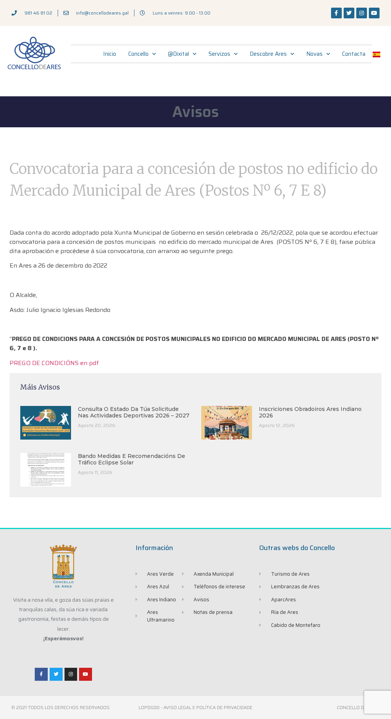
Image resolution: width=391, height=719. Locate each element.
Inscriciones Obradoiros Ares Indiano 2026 (310, 412)
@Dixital (178, 53)
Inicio (109, 53)
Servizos (219, 53)
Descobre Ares (268, 53)
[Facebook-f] (336, 13)
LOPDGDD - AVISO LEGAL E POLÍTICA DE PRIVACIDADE (195, 707)
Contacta (353, 53)
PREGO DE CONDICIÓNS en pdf (54, 363)
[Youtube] (374, 13)
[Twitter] (349, 13)
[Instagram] (361, 13)
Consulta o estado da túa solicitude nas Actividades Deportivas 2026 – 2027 (133, 412)
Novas (314, 53)
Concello (138, 53)
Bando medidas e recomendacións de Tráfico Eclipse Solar (131, 459)
